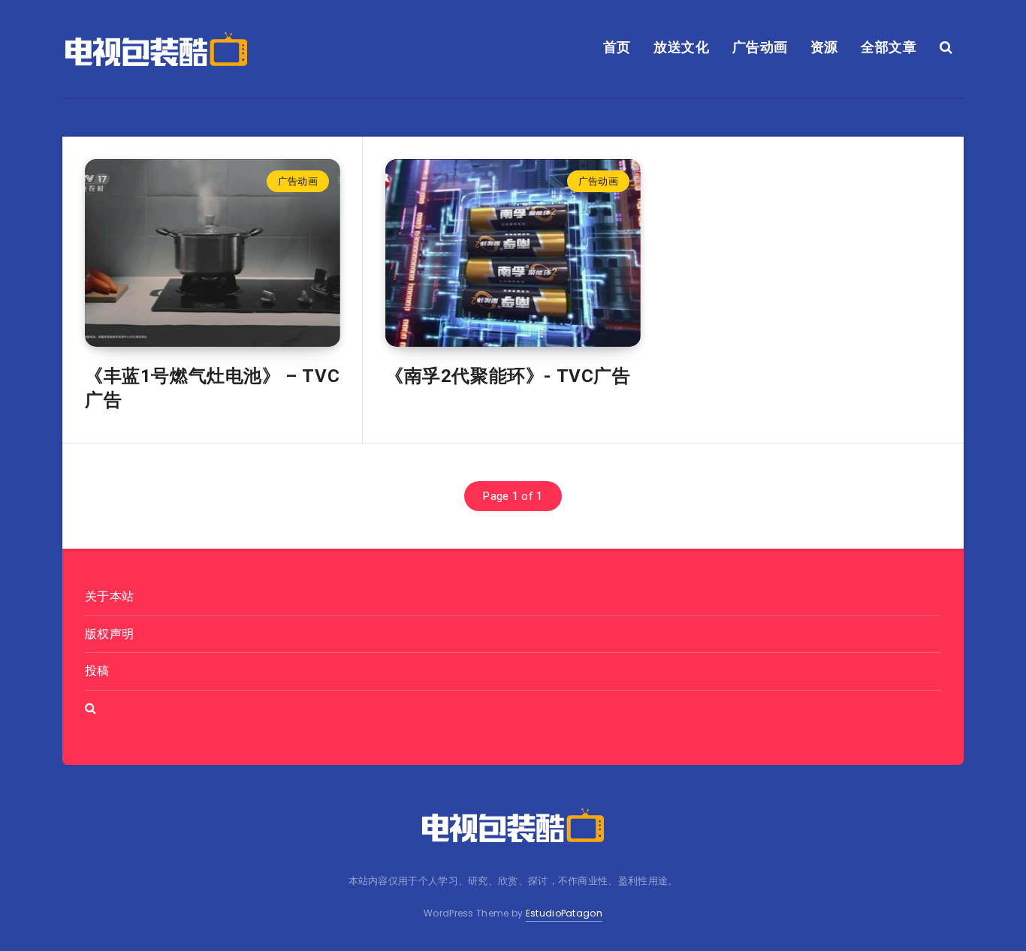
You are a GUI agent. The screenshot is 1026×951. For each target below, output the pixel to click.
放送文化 (681, 47)
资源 (824, 47)
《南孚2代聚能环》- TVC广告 (508, 376)
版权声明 (109, 634)
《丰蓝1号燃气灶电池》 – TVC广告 (212, 388)
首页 (617, 47)
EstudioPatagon (564, 913)
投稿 (97, 670)
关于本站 (109, 596)
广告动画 (760, 47)
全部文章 (888, 47)
